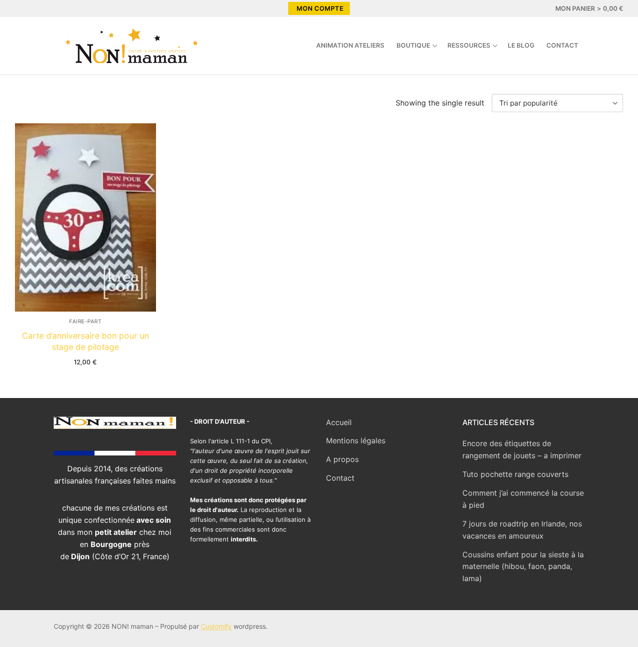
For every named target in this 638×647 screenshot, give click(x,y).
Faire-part (85, 321)
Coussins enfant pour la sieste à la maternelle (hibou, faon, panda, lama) (523, 566)
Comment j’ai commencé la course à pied (523, 499)
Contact (340, 478)
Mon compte (320, 8)
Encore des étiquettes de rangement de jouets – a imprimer (521, 449)
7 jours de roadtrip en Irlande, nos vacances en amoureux (522, 529)
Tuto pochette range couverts (515, 474)
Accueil (339, 422)
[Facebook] (23, 8)
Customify (216, 626)
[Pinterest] (57, 8)
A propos (342, 459)
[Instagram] (40, 8)
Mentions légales (355, 440)
